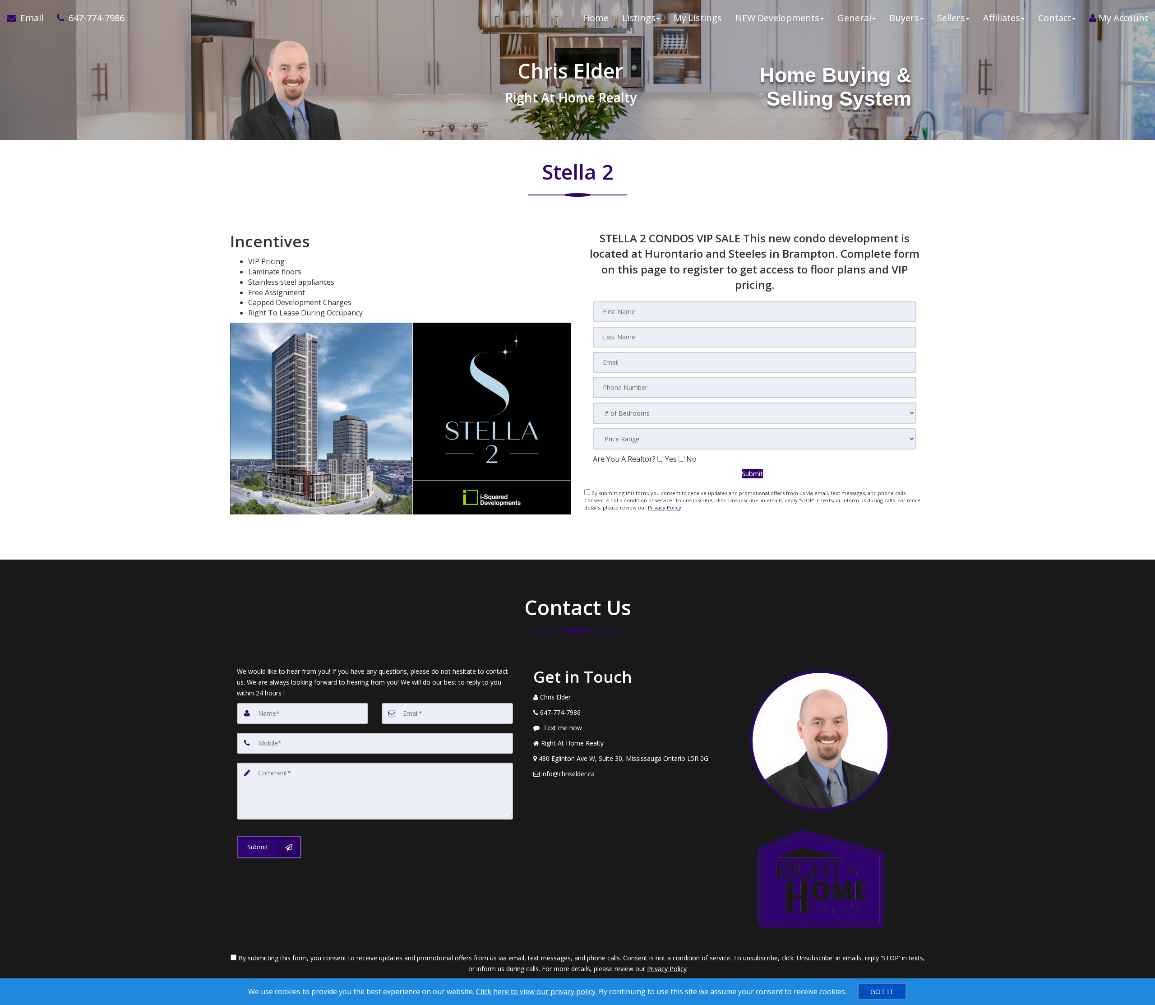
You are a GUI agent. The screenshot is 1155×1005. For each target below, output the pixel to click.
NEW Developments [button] (777, 18)
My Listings (698, 18)
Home (596, 18)
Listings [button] (639, 18)
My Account (1122, 18)
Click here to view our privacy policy (536, 991)
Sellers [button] (951, 18)
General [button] (854, 18)
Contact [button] (1054, 18)
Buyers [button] (904, 18)
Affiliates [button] (1001, 18)
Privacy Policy (664, 507)
